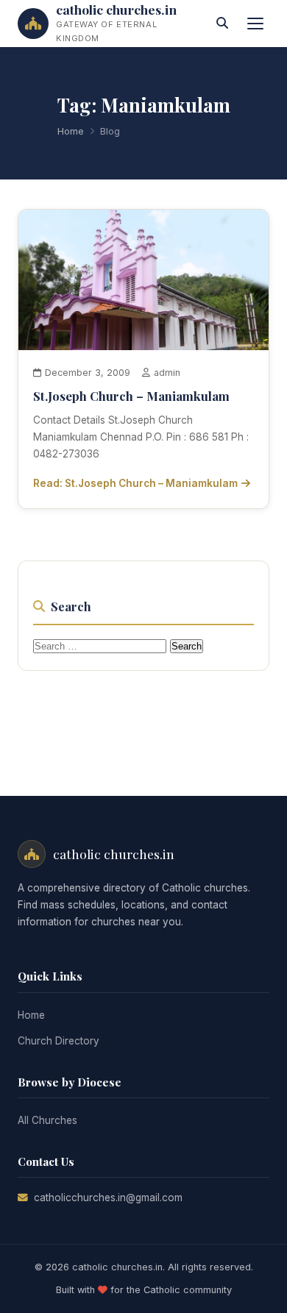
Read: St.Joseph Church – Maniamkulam (135, 483)
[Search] (222, 23)
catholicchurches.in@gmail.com (108, 1197)
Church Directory (58, 1041)
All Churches (47, 1120)
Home (70, 131)
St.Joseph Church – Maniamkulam (131, 396)
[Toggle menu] (255, 23)
